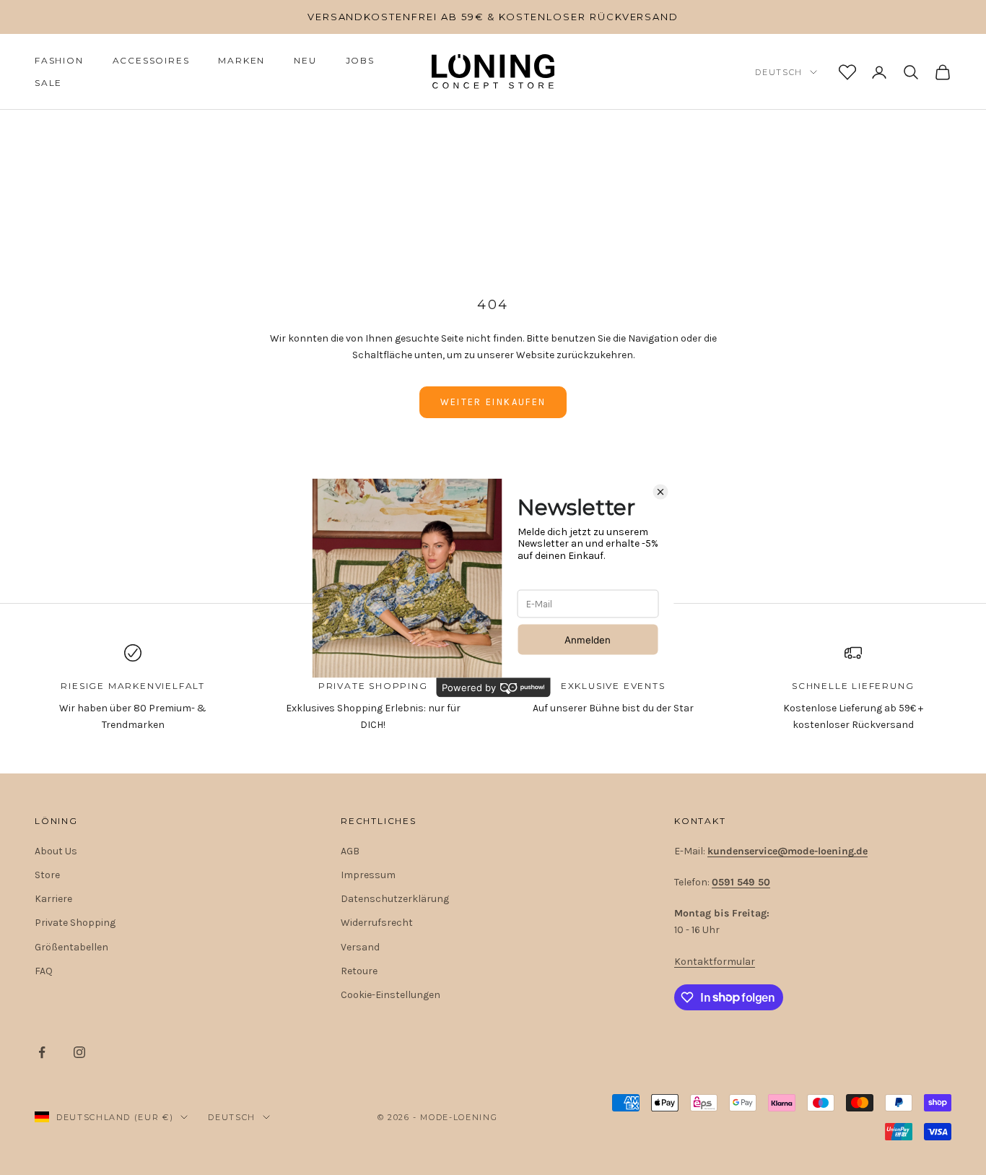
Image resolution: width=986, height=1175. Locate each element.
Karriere (53, 899)
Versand (360, 947)
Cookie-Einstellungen (390, 995)
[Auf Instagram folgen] (79, 1052)
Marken (241, 60)
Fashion (59, 60)
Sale (48, 82)
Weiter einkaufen (493, 401)
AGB (350, 851)
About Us (56, 851)
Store (47, 875)
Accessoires (151, 60)
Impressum (368, 875)
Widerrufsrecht (377, 922)
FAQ (44, 971)
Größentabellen (71, 947)
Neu (305, 60)
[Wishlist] (847, 72)
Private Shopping (75, 922)
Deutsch (779, 72)
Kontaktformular (714, 961)
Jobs (360, 60)
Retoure (359, 971)
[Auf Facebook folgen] (42, 1052)
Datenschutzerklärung (395, 899)
